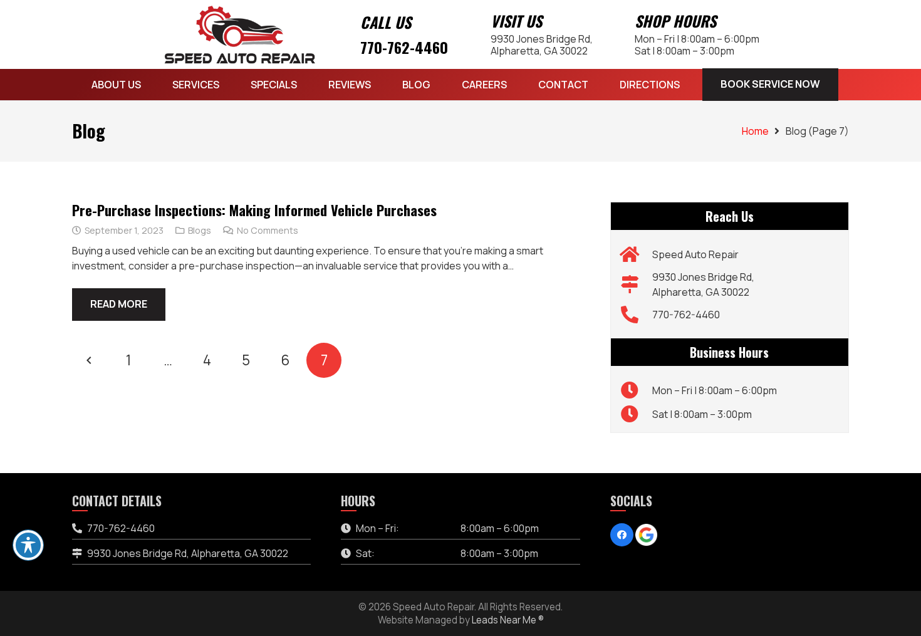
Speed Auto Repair (695, 254)
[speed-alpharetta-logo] (240, 34)
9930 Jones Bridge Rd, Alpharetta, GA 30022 (187, 553)
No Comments (267, 230)
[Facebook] (622, 535)
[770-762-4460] (636, 314)
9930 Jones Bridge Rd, (542, 44)
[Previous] (89, 360)
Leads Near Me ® (508, 620)
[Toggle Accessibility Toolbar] (28, 545)
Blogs (199, 230)
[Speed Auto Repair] (636, 254)
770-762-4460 (404, 47)
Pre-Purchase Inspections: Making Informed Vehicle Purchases (254, 209)
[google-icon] (646, 535)
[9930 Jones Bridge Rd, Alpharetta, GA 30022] (636, 284)
